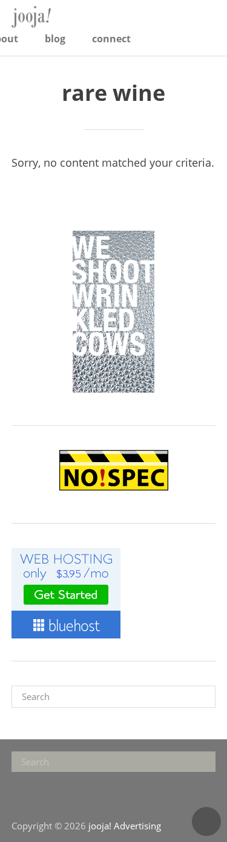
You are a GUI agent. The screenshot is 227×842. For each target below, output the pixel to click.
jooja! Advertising (51, 17)
